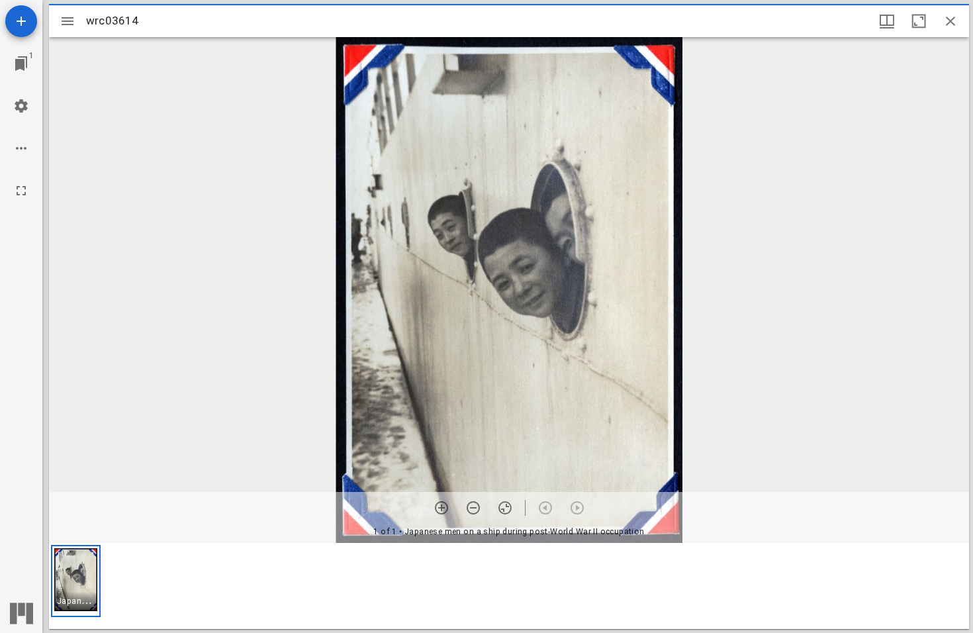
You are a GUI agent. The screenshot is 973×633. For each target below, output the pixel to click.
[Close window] (950, 21)
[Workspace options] (21, 148)
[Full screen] (21, 191)
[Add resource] (21, 21)
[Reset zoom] (505, 508)
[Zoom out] (473, 508)
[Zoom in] (441, 508)
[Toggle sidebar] (67, 21)
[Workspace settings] (21, 106)
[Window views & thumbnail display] (887, 21)
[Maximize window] (919, 21)
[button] (75, 581)
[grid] (509, 586)
